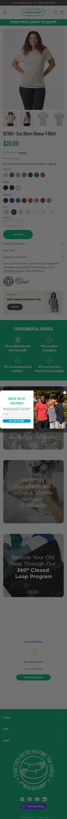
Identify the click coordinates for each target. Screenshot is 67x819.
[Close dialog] (64, 392)
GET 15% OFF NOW (16, 420)
